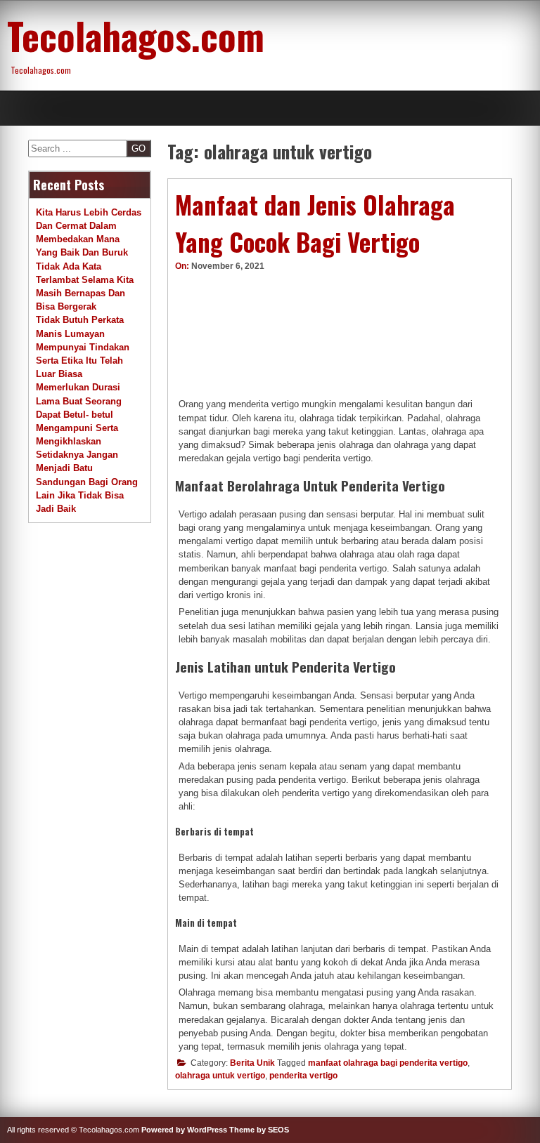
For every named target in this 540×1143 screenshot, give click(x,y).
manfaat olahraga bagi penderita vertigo (388, 1063)
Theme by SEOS (259, 1129)
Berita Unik (252, 1063)
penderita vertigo (303, 1076)
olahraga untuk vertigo (220, 1076)
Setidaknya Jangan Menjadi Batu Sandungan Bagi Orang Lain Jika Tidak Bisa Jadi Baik (87, 481)
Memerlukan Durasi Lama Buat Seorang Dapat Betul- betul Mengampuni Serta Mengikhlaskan (79, 414)
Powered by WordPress (184, 1129)
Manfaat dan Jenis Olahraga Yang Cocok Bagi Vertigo (315, 223)
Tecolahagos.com (135, 35)
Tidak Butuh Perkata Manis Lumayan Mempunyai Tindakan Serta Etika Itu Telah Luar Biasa (82, 347)
